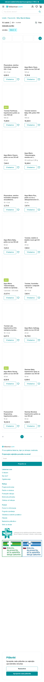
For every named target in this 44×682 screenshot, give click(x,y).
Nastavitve (22, 669)
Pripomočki (11, 18)
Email (5, 458)
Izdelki (4, 18)
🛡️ (22, 2)
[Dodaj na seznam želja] (18, 79)
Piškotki (4, 518)
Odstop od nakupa (8, 500)
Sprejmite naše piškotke (22, 673)
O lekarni (5, 472)
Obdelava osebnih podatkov (11, 515)
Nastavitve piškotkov (9, 521)
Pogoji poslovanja (8, 487)
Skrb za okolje (7, 524)
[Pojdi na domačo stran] (14, 7)
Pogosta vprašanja (8, 511)
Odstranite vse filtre (8, 26)
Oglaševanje (6, 479)
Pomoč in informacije (9, 508)
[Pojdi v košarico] (40, 6)
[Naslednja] (40, 38)
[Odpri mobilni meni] (3, 6)
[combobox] (13, 22)
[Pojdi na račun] (32, 6)
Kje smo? (5, 476)
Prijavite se (22, 464)
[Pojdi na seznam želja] (36, 6)
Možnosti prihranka (8, 497)
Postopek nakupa (8, 493)
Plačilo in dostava (8, 490)
